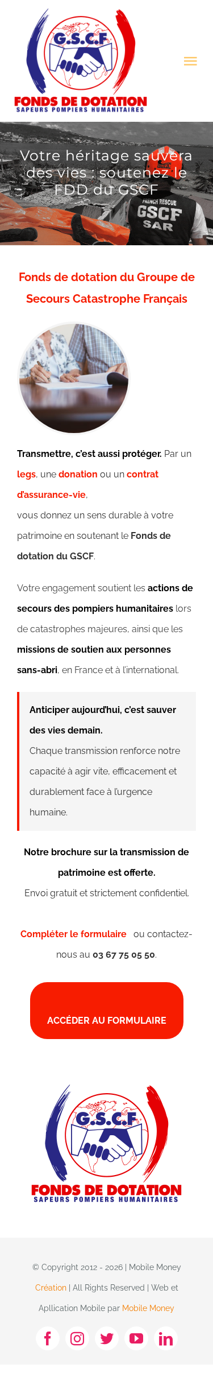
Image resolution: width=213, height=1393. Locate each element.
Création (50, 1287)
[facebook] (48, 1338)
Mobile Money (148, 1308)
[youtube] (136, 1338)
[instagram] (77, 1338)
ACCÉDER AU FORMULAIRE (106, 1020)
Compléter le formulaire (76, 934)
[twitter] (107, 1338)
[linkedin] (166, 1338)
